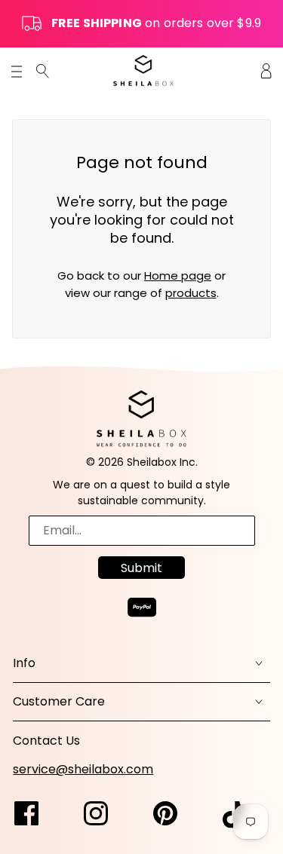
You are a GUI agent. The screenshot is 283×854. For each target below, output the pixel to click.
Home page (177, 275)
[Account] (266, 70)
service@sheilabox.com (83, 769)
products (191, 293)
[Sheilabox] (143, 70)
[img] (42, 70)
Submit (141, 568)
